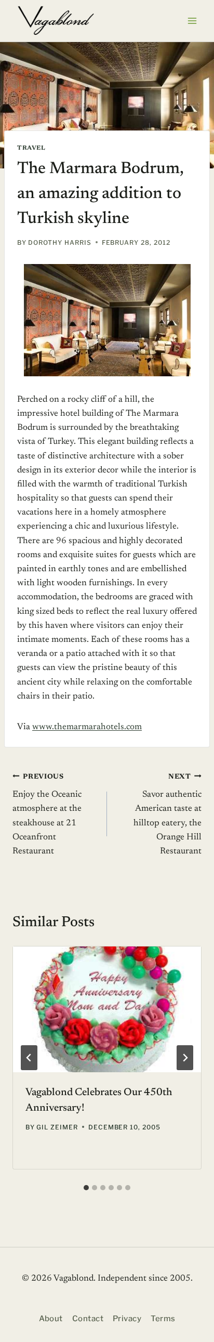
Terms (163, 1318)
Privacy (127, 1318)
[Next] (185, 1057)
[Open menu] (192, 20)
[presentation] (107, 1009)
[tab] (86, 1187)
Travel (31, 148)
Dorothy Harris (59, 242)
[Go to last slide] (29, 1057)
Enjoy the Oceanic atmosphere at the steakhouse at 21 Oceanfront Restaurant (47, 814)
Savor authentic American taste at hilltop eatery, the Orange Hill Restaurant (167, 814)
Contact (87, 1318)
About (51, 1318)
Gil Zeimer (57, 1127)
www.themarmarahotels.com (87, 727)
